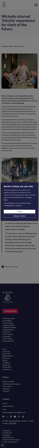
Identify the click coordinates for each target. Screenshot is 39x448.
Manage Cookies (20, 216)
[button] (36, 3)
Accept (19, 211)
